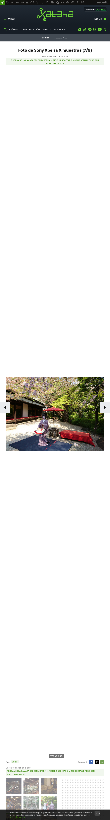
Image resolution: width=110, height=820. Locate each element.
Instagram (95, 29)
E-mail (102, 762)
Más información (17, 817)
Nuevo (98, 19)
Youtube (100, 29)
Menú (11, 19)
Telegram (90, 29)
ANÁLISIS (13, 29)
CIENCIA (47, 29)
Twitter (105, 29)
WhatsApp (79, 29)
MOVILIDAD (59, 29)
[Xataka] (2, 2)
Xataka (55, 14)
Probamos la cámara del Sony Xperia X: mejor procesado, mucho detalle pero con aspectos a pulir (55, 62)
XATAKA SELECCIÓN (30, 29)
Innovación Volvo (60, 38)
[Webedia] (103, 2)
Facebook (91, 762)
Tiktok (85, 29)
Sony (14, 761)
